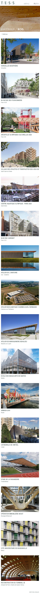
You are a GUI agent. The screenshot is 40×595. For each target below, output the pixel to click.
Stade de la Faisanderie (10, 479)
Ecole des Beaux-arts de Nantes (13, 376)
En (38, 3)
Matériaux (5, 34)
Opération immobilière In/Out (12, 514)
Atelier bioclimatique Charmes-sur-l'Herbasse (19, 307)
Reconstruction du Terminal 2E (13, 582)
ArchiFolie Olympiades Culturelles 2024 (16, 134)
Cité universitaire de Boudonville (14, 548)
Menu (26, 3)
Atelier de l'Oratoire (9, 272)
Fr (34, 3)
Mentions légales (34, 592)
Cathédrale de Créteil (9, 445)
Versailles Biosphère (9, 66)
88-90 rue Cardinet (8, 238)
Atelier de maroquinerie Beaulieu (14, 341)
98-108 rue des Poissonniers (11, 100)
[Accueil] (7, 3)
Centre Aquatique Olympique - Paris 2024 (16, 203)
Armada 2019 (5, 410)
